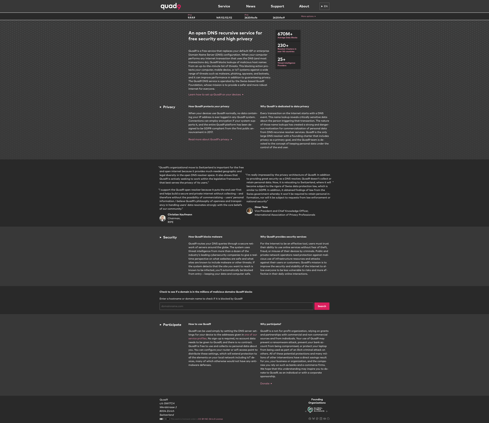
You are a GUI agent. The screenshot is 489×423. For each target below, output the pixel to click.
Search (322, 306)
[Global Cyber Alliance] (316, 411)
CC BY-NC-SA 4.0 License (210, 419)
